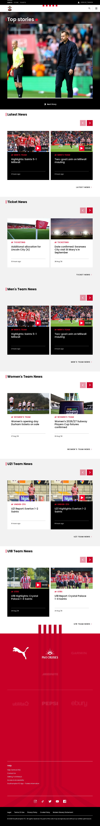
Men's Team (20, 154)
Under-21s (20, 504)
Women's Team (22, 417)
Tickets (23, 2)
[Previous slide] (83, 123)
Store (16, 2)
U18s (16, 591)
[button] (45, 104)
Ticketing (19, 242)
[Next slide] (90, 123)
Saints (9, 2)
